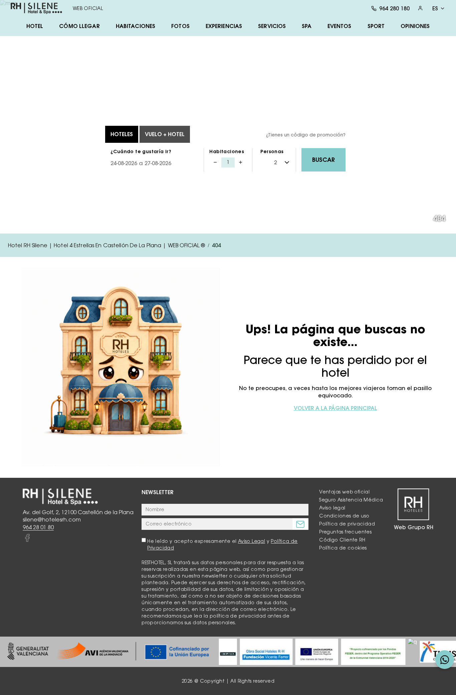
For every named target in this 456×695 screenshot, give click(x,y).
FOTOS (180, 26)
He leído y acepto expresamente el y (222, 544)
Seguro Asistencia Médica (351, 500)
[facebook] (27, 538)
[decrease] (215, 162)
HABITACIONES (135, 26)
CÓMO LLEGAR (79, 26)
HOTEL (34, 26)
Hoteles (121, 134)
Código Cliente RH (342, 540)
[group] (108, 652)
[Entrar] (420, 8)
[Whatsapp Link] (444, 659)
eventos (339, 26)
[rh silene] (36, 8)
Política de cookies (343, 548)
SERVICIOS (272, 26)
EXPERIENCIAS (224, 26)
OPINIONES (415, 26)
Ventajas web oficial (344, 492)
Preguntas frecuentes (345, 532)
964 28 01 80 (38, 527)
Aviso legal (332, 508)
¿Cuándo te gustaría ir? (140, 151)
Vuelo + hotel (165, 134)
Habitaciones (226, 151)
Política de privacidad (347, 524)
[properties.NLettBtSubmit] (300, 524)
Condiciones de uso (344, 516)
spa (306, 26)
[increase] (241, 162)
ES (435, 8)
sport (376, 26)
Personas (271, 151)
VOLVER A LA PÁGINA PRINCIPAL (335, 408)
